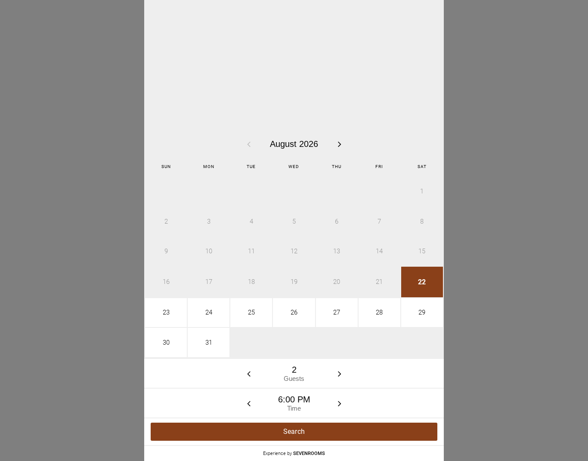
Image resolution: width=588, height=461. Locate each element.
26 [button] (294, 312)
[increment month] (339, 143)
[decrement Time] (248, 403)
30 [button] (166, 342)
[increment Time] (339, 403)
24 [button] (208, 312)
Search (294, 431)
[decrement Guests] (248, 373)
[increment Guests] (339, 373)
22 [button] (422, 282)
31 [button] (208, 342)
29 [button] (421, 312)
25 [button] (251, 312)
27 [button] (336, 312)
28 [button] (379, 312)
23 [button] (166, 312)
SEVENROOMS (309, 453)
